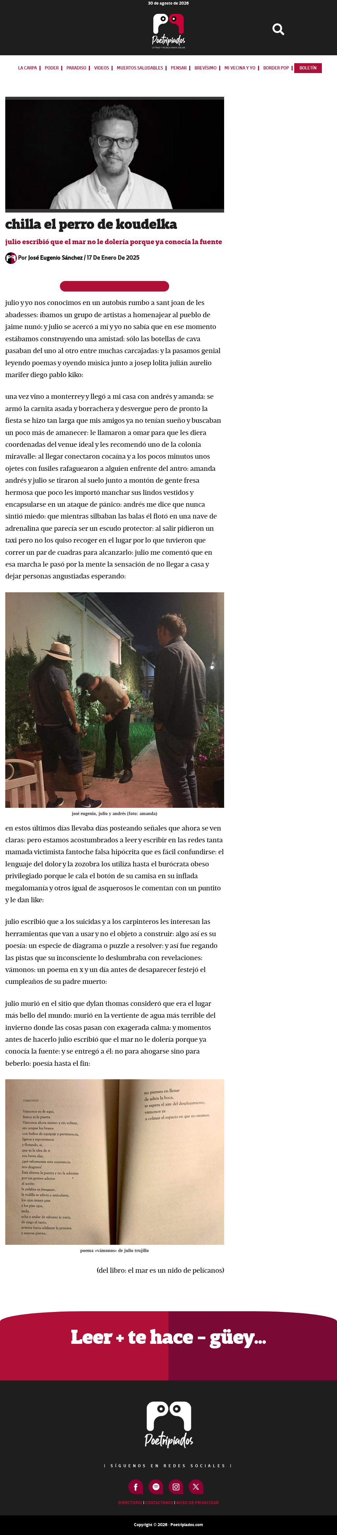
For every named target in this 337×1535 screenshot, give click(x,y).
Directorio (130, 1502)
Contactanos (159, 1502)
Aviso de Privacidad (197, 1502)
